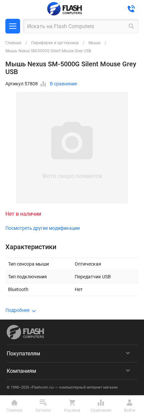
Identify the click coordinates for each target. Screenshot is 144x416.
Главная (13, 43)
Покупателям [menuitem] (23, 353)
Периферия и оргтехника (55, 43)
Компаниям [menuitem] (21, 371)
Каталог (12, 26)
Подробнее (17, 310)
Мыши (94, 43)
